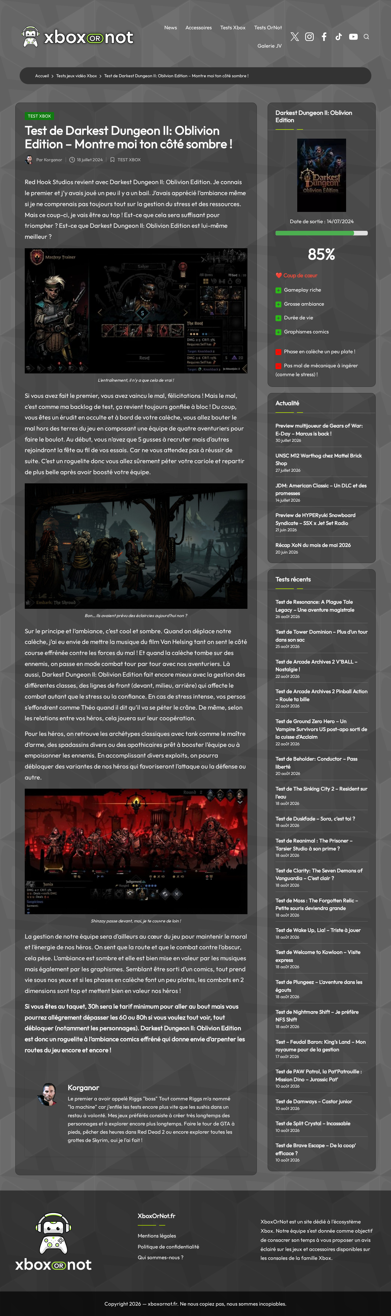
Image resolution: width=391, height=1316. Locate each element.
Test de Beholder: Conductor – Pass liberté (316, 762)
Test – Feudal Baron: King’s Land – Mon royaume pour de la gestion (321, 1045)
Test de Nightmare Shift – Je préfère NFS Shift (317, 1016)
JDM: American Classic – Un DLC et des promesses (321, 489)
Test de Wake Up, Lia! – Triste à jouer (318, 930)
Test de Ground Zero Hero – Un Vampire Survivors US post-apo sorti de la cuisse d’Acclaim (321, 729)
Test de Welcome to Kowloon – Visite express (318, 956)
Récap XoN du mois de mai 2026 (313, 545)
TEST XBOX (39, 116)
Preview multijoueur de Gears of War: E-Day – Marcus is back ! (319, 429)
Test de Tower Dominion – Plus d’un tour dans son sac (322, 635)
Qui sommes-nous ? (161, 1257)
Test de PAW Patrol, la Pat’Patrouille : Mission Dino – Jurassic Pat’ (319, 1075)
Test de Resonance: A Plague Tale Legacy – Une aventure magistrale (315, 605)
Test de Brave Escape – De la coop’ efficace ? (316, 1149)
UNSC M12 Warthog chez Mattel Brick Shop (319, 459)
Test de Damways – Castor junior (314, 1101)
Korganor (83, 1087)
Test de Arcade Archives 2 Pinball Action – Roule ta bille (321, 695)
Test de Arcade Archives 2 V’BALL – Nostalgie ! (316, 665)
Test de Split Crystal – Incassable (313, 1123)
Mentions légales (157, 1235)
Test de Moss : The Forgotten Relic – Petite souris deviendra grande (317, 904)
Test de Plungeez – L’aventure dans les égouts (319, 986)
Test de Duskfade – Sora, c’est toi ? (315, 818)
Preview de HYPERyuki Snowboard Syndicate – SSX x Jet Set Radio (316, 519)
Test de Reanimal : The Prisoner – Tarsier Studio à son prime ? (314, 844)
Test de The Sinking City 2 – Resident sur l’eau (321, 792)
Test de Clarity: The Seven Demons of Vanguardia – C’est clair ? (319, 874)
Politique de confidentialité (168, 1246)
